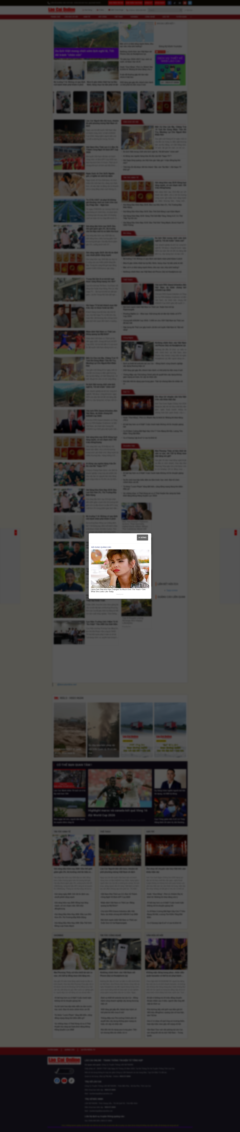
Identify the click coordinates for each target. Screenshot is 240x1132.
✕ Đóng (142, 537)
